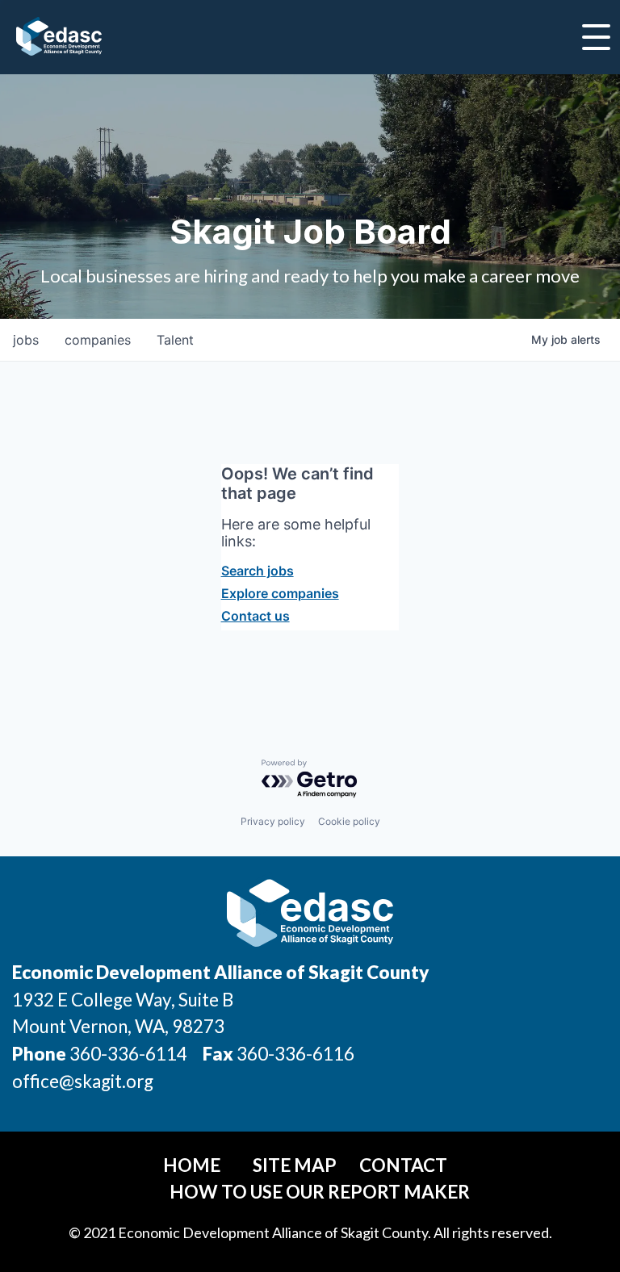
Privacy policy (273, 821)
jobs (26, 340)
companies (98, 340)
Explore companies (280, 593)
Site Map (295, 1165)
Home (191, 1165)
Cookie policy (349, 821)
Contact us (255, 616)
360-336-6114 (128, 1054)
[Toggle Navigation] (596, 37)
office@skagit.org (82, 1081)
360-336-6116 (293, 1054)
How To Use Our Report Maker (320, 1192)
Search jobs (257, 571)
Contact (403, 1165)
